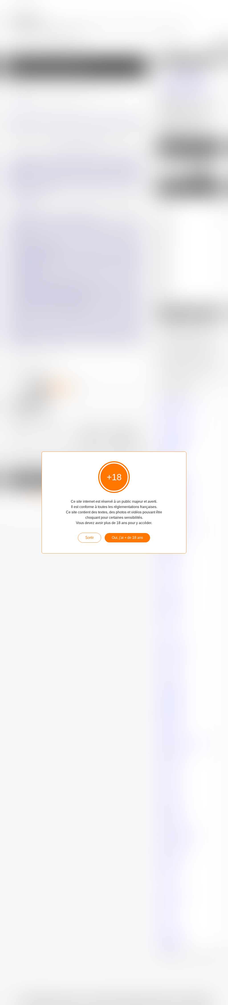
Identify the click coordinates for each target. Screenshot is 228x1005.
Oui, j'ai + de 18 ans (127, 537)
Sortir (89, 537)
